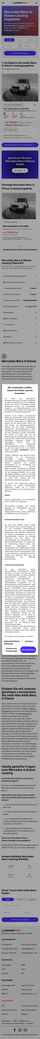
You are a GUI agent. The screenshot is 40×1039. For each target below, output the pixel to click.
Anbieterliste (8, 644)
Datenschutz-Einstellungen (11, 649)
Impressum (29, 641)
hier (17, 452)
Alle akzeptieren (28, 650)
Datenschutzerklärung (12, 641)
